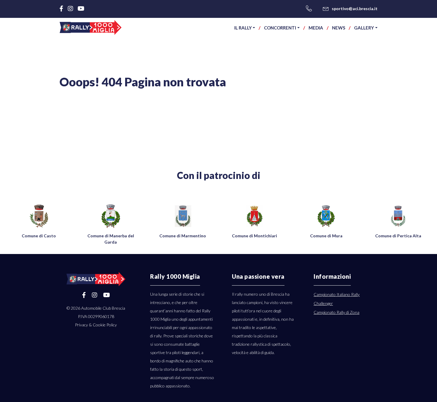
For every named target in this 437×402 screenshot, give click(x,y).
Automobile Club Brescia (103, 308)
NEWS (338, 27)
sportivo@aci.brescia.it (355, 8)
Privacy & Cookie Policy (96, 324)
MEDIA (316, 27)
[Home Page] (90, 27)
